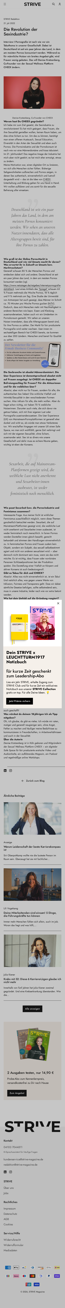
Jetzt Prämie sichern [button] (19, 701)
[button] (58, 603)
